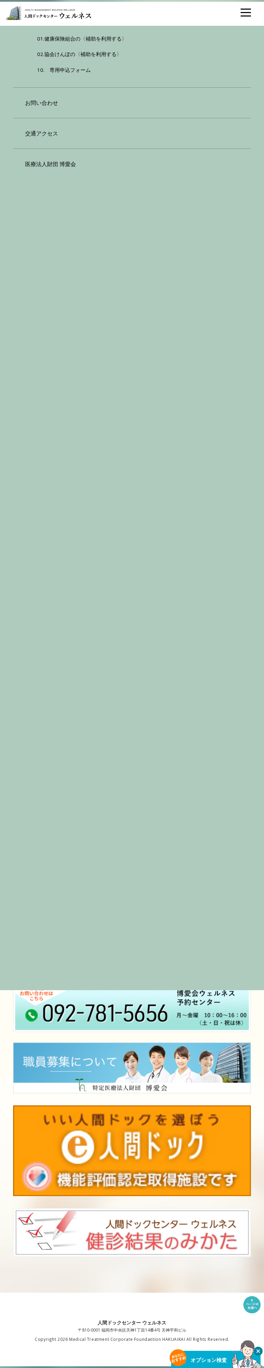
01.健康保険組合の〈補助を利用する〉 (82, 38)
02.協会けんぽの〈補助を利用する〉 (79, 54)
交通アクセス (41, 133)
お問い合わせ (41, 103)
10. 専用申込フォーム (64, 69)
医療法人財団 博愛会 (50, 164)
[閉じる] (258, 1351)
